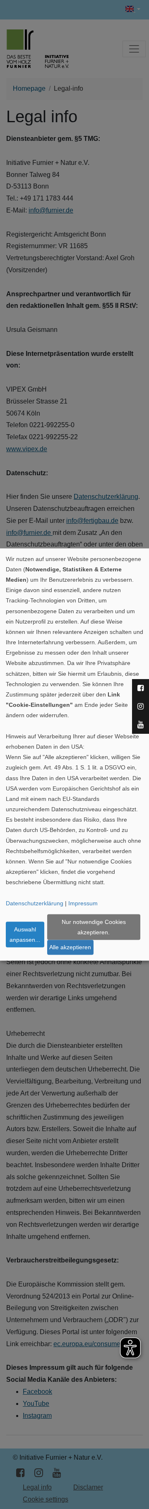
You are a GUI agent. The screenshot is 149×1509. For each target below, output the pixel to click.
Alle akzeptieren (70, 947)
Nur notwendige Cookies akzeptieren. (94, 926)
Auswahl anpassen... (25, 934)
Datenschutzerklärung (34, 903)
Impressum (83, 903)
